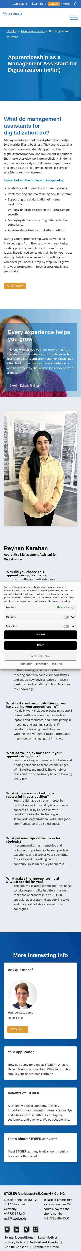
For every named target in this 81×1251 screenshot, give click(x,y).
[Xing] (27, 1232)
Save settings (40, 656)
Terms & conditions (19, 1237)
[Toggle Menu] (74, 18)
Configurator (20, 3)
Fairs (43, 3)
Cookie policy (26, 664)
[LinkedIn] (18, 1232)
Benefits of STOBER (23, 1093)
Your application (21, 1052)
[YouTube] (8, 1232)
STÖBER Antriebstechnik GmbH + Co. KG (34, 1194)
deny (40, 645)
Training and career (33, 31)
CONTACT (17, 1029)
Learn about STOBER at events (32, 1139)
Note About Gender (44, 1242)
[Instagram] (37, 1232)
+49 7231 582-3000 (56, 1218)
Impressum (57, 664)
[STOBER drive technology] (12, 13)
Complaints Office (46, 1247)
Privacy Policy (42, 664)
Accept (40, 634)
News (34, 3)
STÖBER (11, 31)
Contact (53, 3)
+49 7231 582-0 (14, 1214)
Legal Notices (48, 1237)
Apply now (15, 285)
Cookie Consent (16, 1247)
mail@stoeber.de (15, 1219)
